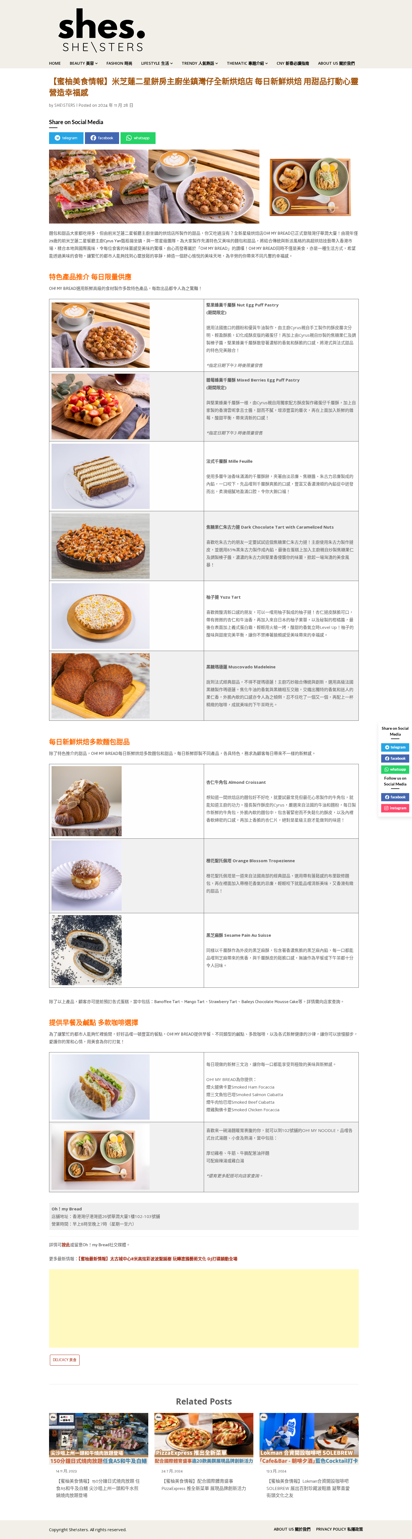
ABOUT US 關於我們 (336, 63)
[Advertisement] (204, 1308)
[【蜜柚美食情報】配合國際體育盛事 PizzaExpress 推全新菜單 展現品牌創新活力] (204, 1437)
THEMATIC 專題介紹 (245, 63)
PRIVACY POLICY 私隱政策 (339, 1529)
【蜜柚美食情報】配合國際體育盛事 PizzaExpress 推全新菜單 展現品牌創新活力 (203, 1485)
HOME (55, 63)
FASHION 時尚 (119, 63)
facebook (105, 138)
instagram (398, 808)
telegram (70, 138)
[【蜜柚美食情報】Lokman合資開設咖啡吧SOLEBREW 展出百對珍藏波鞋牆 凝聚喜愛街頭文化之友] (309, 1437)
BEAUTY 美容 (82, 63)
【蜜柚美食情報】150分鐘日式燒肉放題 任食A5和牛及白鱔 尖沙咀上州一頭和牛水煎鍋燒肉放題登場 (98, 1488)
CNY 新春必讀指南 (293, 63)
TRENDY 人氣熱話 (198, 63)
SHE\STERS (64, 105)
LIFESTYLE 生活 (155, 63)
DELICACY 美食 (65, 1360)
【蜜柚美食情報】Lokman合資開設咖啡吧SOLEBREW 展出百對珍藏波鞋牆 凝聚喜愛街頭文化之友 (308, 1488)
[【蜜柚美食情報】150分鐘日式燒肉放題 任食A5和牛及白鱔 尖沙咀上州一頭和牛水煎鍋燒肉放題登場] (98, 1437)
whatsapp (141, 138)
